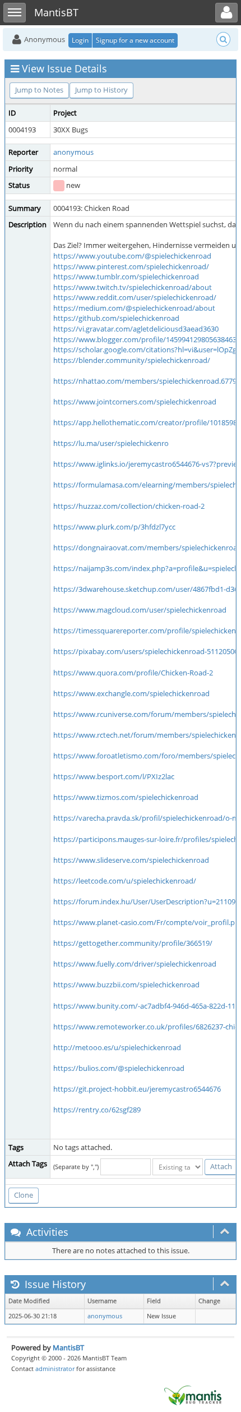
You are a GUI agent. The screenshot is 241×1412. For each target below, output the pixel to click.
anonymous (73, 152)
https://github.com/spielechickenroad (116, 318)
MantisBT (68, 1347)
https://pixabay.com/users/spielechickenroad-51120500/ (147, 651)
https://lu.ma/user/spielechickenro (111, 443)
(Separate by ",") (76, 1166)
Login (80, 40)
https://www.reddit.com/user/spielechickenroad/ (134, 297)
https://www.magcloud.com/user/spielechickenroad (139, 610)
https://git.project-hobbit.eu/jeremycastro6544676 (137, 1089)
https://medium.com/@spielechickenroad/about (134, 308)
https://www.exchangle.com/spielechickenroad (131, 693)
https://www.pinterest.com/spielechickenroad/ (131, 266)
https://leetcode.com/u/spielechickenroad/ (124, 881)
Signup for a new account (135, 40)
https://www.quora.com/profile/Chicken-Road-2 (133, 673)
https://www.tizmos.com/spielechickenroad (125, 797)
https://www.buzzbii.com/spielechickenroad (126, 984)
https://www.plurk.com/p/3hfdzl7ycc (114, 527)
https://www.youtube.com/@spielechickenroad (132, 256)
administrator (55, 1368)
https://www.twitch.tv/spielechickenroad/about (132, 287)
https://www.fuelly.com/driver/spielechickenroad (134, 964)
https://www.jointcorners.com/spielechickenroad (134, 402)
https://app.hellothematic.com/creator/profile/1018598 (145, 422)
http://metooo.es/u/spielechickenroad (117, 1047)
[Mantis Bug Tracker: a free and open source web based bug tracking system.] (192, 1395)
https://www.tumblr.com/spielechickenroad (126, 277)
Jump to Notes (39, 90)
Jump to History (101, 90)
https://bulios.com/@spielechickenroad (118, 1068)
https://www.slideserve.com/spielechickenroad (131, 860)
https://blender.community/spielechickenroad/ (131, 360)
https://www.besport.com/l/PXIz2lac (113, 776)
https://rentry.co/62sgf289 (97, 1110)
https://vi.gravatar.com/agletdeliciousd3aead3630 (136, 329)
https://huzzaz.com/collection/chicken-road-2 (129, 506)
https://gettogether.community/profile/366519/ (132, 943)
